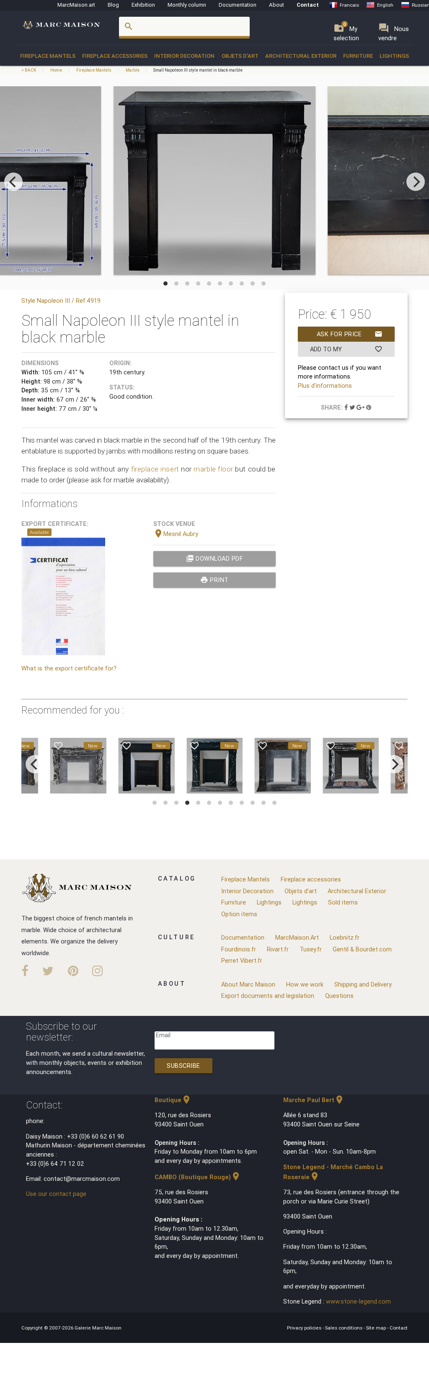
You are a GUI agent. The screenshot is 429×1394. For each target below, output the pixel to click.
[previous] (13, 182)
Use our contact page (56, 1194)
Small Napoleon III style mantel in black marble (198, 70)
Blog (113, 4)
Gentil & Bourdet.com (362, 949)
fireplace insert (155, 469)
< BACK (29, 70)
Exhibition (143, 4)
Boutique (173, 1100)
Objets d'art (240, 55)
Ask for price (349, 334)
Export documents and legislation (267, 996)
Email (163, 1035)
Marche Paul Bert (313, 1100)
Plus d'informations (325, 385)
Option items (239, 914)
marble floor (213, 469)
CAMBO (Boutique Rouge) (198, 1177)
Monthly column (187, 4)
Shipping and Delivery (363, 984)
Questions (339, 996)
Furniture (358, 55)
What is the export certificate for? (68, 668)
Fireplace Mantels (47, 55)
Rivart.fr (278, 949)
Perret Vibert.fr (241, 960)
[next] (415, 182)
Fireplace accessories (114, 55)
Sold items (343, 902)
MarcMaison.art (76, 4)
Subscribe (183, 1065)
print (214, 580)
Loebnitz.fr (344, 937)
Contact (308, 4)
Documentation (237, 4)
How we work (304, 984)
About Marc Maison (248, 984)
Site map (376, 1327)
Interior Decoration (184, 55)
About (276, 4)
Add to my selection (346, 351)
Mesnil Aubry (175, 534)
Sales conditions (344, 1327)
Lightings (394, 55)
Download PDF (214, 558)
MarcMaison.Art (297, 937)
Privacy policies (305, 1327)
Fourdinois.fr (238, 949)
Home (56, 70)
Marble (132, 70)
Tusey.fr (311, 949)
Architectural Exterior (300, 55)
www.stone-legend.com (358, 1301)
